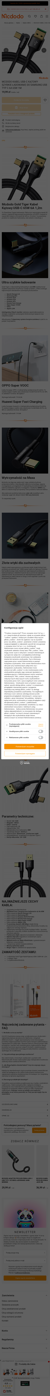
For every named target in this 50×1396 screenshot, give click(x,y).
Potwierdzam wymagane (25, 753)
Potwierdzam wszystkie (25, 746)
